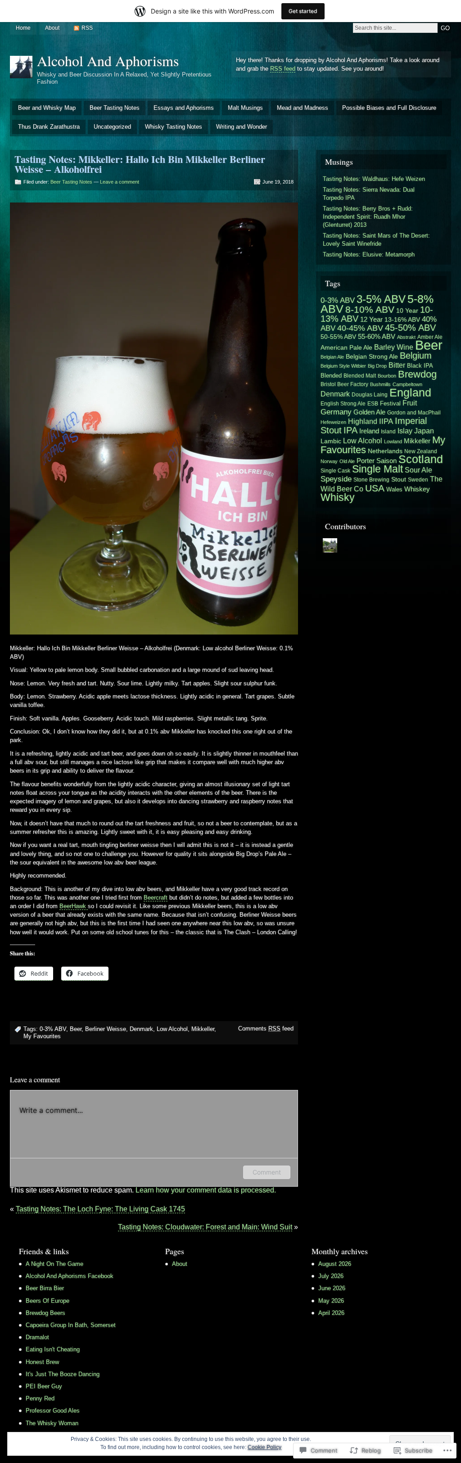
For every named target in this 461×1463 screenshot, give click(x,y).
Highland (362, 421)
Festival (390, 404)
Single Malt (377, 469)
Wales (394, 489)
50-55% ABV (338, 336)
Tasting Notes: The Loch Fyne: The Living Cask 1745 (100, 1209)
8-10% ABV (369, 309)
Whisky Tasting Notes (173, 126)
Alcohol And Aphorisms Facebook (69, 1276)
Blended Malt (359, 376)
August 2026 (334, 1263)
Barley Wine (393, 347)
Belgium (416, 355)
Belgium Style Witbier (343, 366)
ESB (372, 404)
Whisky (338, 497)
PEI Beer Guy (44, 1386)
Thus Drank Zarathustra (49, 126)
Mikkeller (202, 1029)
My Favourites (42, 1036)
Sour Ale (418, 470)
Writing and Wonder (241, 126)
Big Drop (377, 366)
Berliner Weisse (105, 1029)
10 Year (407, 310)
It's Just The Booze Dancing (62, 1374)
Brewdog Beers (45, 1313)
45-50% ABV (410, 328)
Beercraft (155, 897)
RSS (87, 28)
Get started (303, 11)
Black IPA (420, 365)
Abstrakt (406, 337)
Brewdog (417, 374)
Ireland (369, 431)
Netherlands (385, 451)
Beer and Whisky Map (47, 107)
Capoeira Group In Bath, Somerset (71, 1325)
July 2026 (330, 1276)
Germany (336, 412)
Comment (267, 1172)
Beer (75, 1029)
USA (374, 488)
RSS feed (282, 68)
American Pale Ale (346, 347)
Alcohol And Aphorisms (108, 60)
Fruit (409, 403)
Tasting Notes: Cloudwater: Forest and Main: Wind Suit (205, 1227)
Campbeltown (407, 384)
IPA (350, 430)
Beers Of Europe (47, 1300)
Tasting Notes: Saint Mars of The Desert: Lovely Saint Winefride (376, 239)
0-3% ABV (53, 1029)
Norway (329, 461)
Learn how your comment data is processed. (206, 1190)
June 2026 (331, 1288)
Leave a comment (119, 182)
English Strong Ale (343, 403)
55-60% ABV (376, 336)
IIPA (386, 421)
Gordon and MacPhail (414, 412)
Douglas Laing (370, 395)
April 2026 (331, 1313)
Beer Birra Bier (45, 1288)
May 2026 (331, 1300)
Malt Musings (245, 107)
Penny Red (40, 1398)
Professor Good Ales (53, 1410)
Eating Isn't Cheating (53, 1349)
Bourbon (387, 375)
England (410, 392)
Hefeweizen (333, 422)
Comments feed (266, 1028)
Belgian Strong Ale (372, 356)
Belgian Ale (332, 357)
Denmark (141, 1029)
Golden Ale (369, 412)
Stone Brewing (371, 480)
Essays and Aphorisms (184, 107)
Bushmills (380, 384)
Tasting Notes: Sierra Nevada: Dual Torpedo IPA (369, 193)
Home (23, 28)
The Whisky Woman (52, 1423)
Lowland (393, 441)
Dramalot (37, 1337)
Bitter (397, 365)
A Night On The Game (54, 1263)
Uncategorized (112, 126)
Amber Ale (430, 337)
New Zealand (420, 451)
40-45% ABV (360, 328)
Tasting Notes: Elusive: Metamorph (369, 254)
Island (388, 431)
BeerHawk (73, 906)
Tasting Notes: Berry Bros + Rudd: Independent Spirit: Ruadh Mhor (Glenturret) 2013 (368, 216)
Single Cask (335, 471)
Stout (398, 479)
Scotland (420, 459)
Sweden (418, 480)
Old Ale (347, 461)
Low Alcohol (172, 1029)
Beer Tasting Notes (115, 107)
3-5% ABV (381, 299)
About (52, 28)
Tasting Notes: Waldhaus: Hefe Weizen (374, 179)
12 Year (371, 319)
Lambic (331, 441)
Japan (424, 431)
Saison (386, 460)
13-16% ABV (402, 319)
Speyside (336, 479)
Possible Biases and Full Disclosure (389, 107)
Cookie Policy (264, 1447)
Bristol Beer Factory (344, 384)
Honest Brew (42, 1362)
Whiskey (417, 489)
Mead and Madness (302, 107)
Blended (331, 375)
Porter (366, 460)
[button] (154, 419)
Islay (405, 431)
